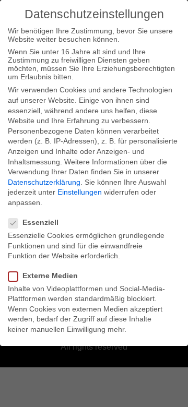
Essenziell (40, 222)
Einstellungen (79, 192)
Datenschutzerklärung (44, 182)
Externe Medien (50, 275)
